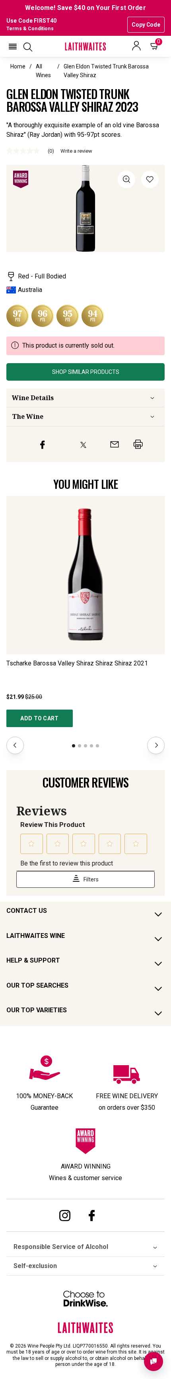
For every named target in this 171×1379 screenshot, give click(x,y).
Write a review (76, 151)
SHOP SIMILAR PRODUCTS (85, 372)
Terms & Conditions (30, 28)
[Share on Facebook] (42, 444)
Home (17, 66)
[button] (12, 46)
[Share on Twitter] (83, 444)
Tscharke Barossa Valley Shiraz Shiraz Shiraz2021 (77, 663)
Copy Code (146, 24)
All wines (43, 70)
